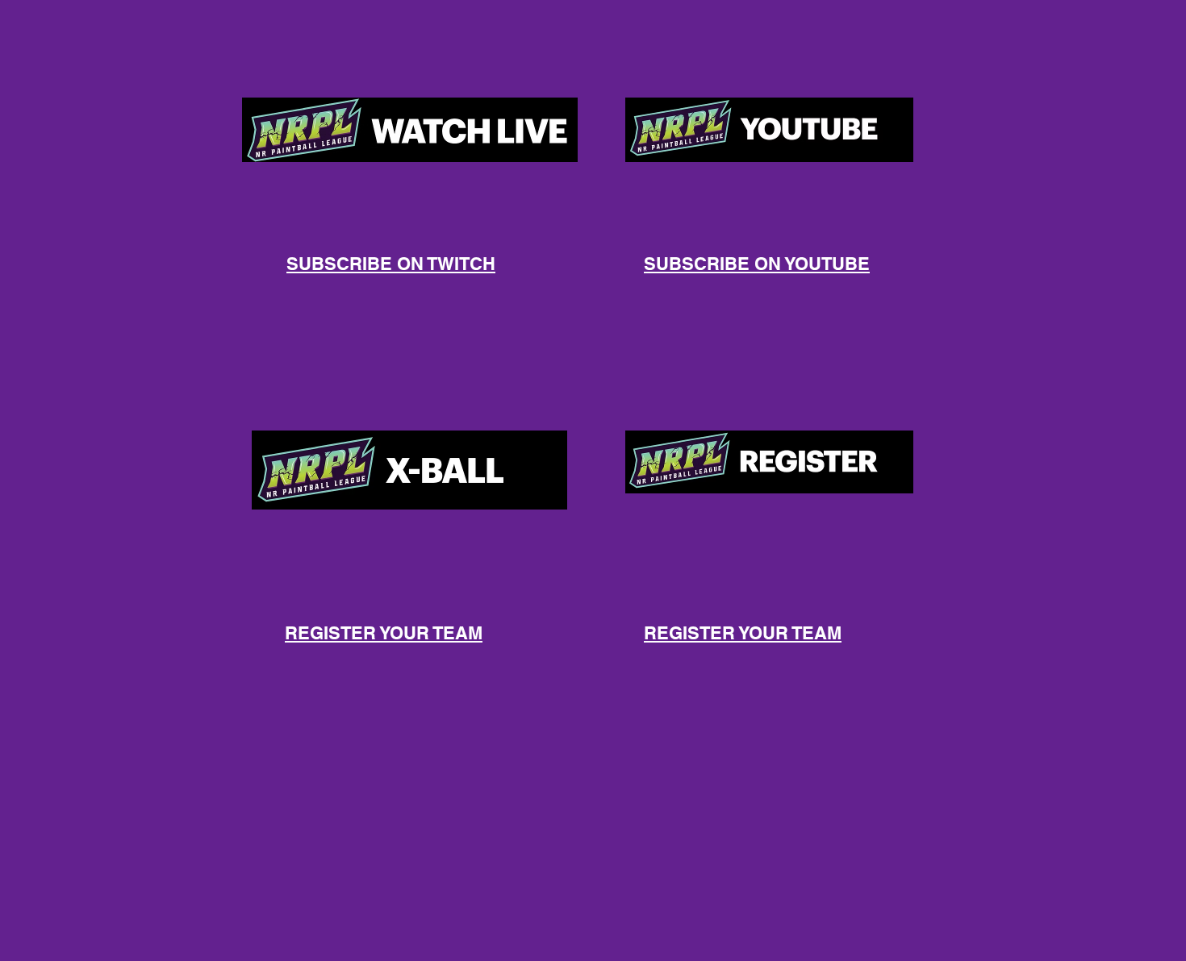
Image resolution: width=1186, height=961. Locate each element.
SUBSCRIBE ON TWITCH (390, 263)
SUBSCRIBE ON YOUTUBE (757, 263)
